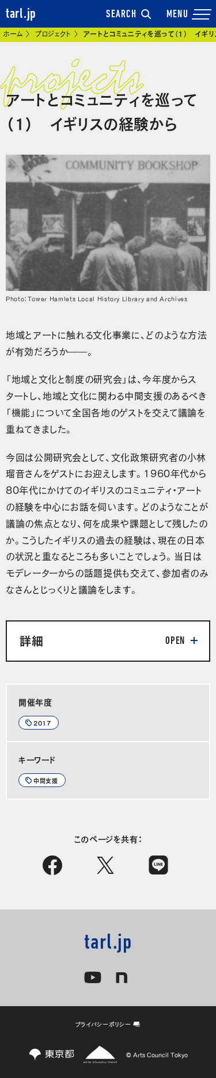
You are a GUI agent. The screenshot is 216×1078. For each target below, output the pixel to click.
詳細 (31, 640)
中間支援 (45, 780)
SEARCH (121, 15)
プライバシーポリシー (103, 1024)
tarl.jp (21, 14)
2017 (42, 722)
